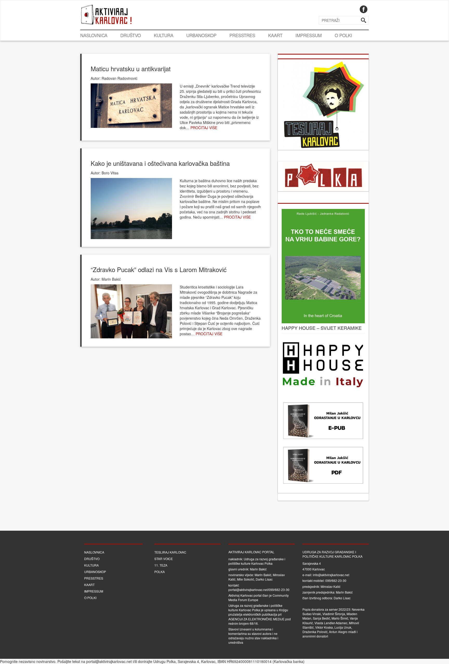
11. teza (160, 565)
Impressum (308, 35)
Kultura (163, 35)
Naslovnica (93, 35)
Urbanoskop (201, 35)
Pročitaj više (203, 127)
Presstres (242, 35)
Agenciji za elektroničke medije (256, 619)
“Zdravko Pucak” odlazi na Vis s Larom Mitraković (159, 269)
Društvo (130, 35)
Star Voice (163, 558)
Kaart (275, 35)
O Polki (343, 35)
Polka (159, 571)
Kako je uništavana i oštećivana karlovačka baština (160, 163)
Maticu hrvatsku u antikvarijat (131, 68)
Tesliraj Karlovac (170, 552)
